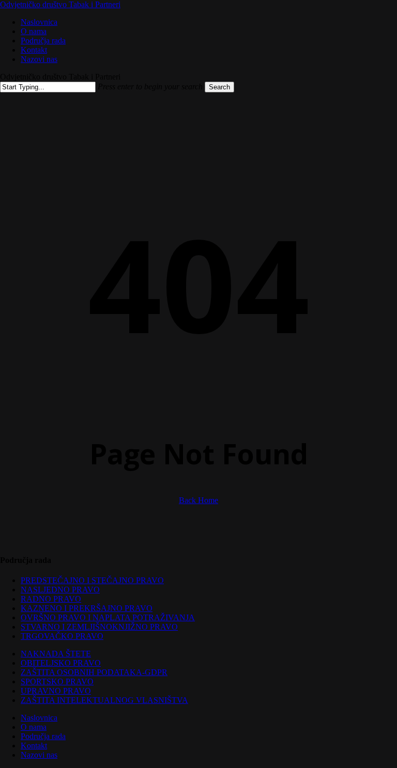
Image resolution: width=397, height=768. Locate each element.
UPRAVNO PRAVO (56, 690)
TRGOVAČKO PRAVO (62, 636)
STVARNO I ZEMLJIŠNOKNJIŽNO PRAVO (99, 626)
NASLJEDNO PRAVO (60, 589)
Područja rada (43, 736)
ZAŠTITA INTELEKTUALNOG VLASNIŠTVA (104, 700)
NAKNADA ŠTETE (56, 653)
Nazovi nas (39, 754)
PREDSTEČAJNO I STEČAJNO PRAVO (92, 580)
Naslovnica (39, 717)
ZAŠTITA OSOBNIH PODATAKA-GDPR (94, 672)
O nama (34, 727)
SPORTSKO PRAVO (57, 681)
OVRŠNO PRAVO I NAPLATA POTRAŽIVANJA (108, 617)
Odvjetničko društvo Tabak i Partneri (60, 4)
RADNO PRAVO (51, 598)
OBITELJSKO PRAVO (61, 663)
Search (219, 87)
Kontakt (34, 745)
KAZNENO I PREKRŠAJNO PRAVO (86, 608)
